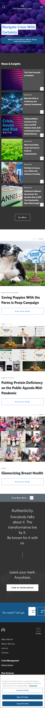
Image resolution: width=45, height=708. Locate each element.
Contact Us (34, 611)
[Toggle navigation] (41, 7)
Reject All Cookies (22, 697)
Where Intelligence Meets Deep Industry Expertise (22, 40)
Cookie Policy (33, 686)
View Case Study (22, 311)
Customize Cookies (22, 690)
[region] (22, 691)
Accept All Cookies (22, 704)
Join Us (43, 611)
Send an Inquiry (7, 665)
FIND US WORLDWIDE (22, 588)
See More (22, 217)
